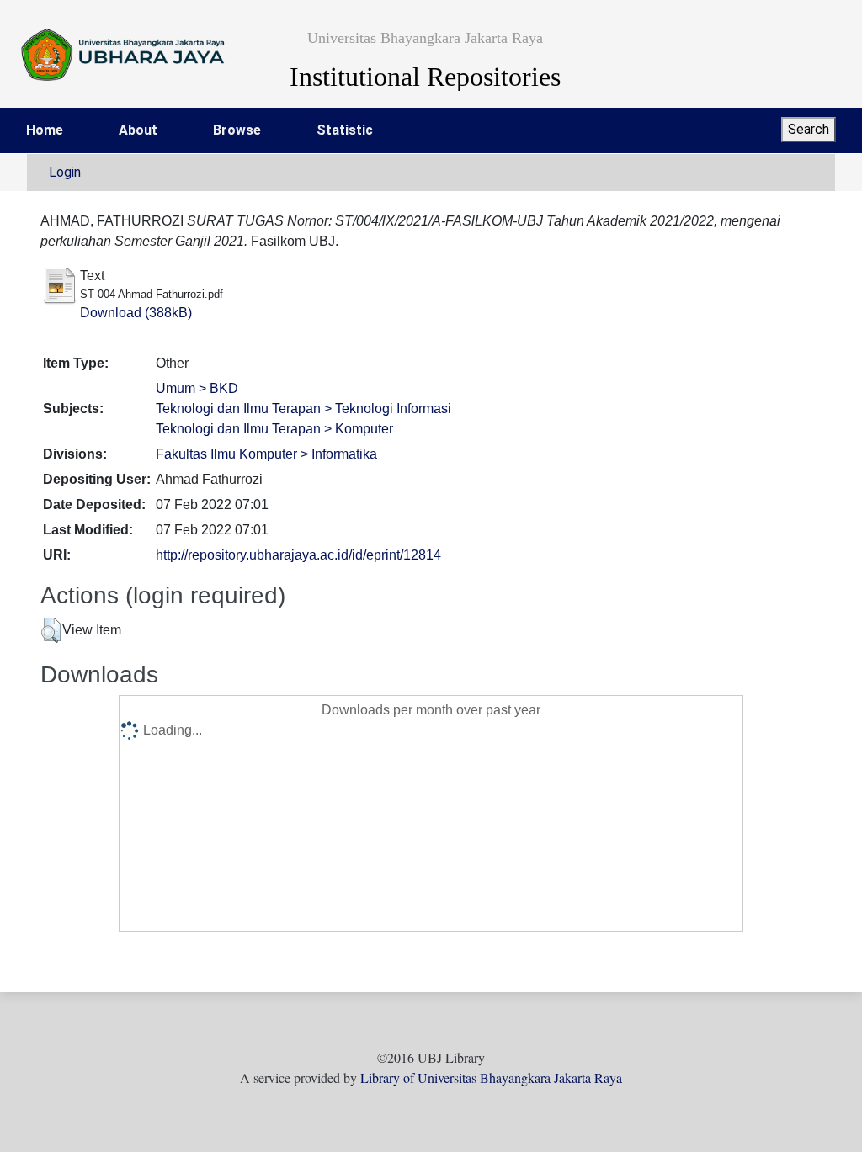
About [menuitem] (138, 130)
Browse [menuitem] (237, 130)
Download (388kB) (136, 312)
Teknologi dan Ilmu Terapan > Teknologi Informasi (303, 408)
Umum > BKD (197, 388)
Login (65, 172)
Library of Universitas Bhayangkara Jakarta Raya (491, 1077)
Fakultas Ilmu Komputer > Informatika (266, 454)
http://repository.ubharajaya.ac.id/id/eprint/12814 (298, 555)
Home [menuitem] (44, 130)
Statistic (345, 130)
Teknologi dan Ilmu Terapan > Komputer (274, 429)
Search (808, 129)
